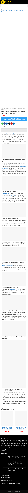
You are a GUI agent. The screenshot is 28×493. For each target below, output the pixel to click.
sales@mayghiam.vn (8, 478)
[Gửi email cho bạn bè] (9, 123)
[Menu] (25, 2)
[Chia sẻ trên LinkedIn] (14, 123)
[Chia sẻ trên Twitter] (7, 123)
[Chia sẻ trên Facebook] (4, 123)
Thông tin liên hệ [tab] (6, 130)
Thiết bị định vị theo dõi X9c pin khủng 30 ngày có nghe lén (7, 428)
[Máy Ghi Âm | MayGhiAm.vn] (6, 2)
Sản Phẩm (14, 108)
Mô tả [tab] (3, 126)
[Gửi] (25, 5)
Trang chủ (3, 108)
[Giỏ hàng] (14, 2)
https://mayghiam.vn (9, 480)
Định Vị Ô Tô (3, 109)
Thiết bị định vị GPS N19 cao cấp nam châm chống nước (20, 428)
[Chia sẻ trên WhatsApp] (2, 123)
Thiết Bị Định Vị (21, 108)
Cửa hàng (8, 108)
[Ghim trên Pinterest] (11, 123)
